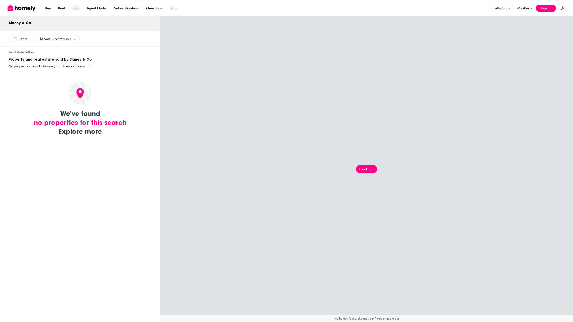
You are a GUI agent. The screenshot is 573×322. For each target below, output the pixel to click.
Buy (48, 8)
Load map (366, 169)
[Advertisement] (80, 184)
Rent (61, 8)
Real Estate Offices (21, 52)
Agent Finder (97, 8)
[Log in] (563, 8)
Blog (173, 8)
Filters (22, 39)
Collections (501, 8)
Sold (76, 8)
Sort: (57, 39)
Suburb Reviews (126, 8)
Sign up (546, 8)
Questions (154, 8)
